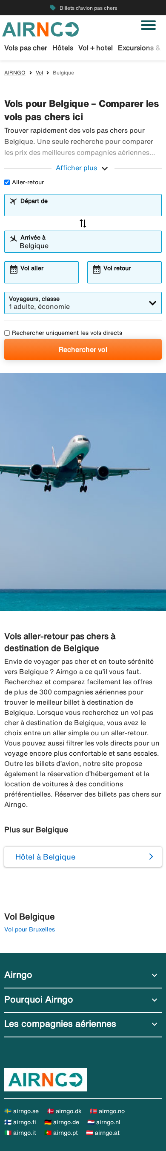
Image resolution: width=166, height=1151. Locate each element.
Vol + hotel (95, 47)
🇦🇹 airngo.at (103, 1133)
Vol (39, 72)
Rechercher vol (83, 349)
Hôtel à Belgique (45, 856)
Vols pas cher (25, 47)
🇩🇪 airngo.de (61, 1122)
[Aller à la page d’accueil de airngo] (40, 28)
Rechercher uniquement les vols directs (67, 333)
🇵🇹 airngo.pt (61, 1133)
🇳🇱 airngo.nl (103, 1122)
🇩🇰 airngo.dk (64, 1111)
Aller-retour (28, 182)
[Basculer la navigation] (148, 25)
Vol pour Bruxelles (29, 929)
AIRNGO (15, 72)
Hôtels (62, 47)
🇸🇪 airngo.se (21, 1111)
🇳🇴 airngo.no (107, 1111)
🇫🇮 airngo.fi (20, 1122)
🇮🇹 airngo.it (20, 1133)
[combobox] (88, 209)
